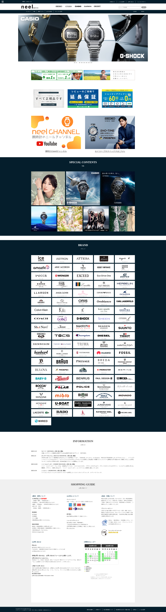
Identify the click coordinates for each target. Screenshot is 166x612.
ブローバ (41, 372)
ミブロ (62, 398)
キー (62, 312)
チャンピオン (83, 338)
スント (124, 329)
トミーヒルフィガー (62, 347)
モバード (125, 398)
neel (29, 6)
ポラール (62, 389)
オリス (83, 304)
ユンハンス (104, 406)
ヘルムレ (62, 381)
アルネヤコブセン (62, 270)
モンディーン (41, 406)
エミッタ (83, 287)
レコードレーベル (125, 415)
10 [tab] (90, 62)
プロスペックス (62, 372)
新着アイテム (41, 11)
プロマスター (104, 372)
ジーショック (83, 321)
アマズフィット (41, 270)
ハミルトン (125, 347)
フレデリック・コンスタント (125, 364)
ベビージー (41, 381)
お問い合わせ (131, 1)
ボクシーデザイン (125, 381)
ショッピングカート (141, 1)
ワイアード (41, 424)
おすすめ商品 (49, 11)
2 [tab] (76, 62)
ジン (62, 329)
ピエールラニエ (62, 355)
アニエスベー (125, 261)
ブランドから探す (58, 11)
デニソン (41, 347)
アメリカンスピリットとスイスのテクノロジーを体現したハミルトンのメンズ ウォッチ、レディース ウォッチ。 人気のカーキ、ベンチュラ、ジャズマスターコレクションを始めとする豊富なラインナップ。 (72, 472)
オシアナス (125, 295)
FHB (62, 287)
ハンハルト (41, 355)
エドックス (41, 287)
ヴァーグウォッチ (125, 270)
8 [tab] (86, 62)
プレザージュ (83, 364)
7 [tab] (85, 62)
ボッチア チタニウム (41, 389)
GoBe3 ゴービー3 (62, 321)
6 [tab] (83, 62)
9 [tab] (88, 62)
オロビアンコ (104, 304)
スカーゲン (104, 329)
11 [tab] (92, 62)
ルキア (83, 415)
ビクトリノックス (83, 355)
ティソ (124, 338)
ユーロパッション (83, 406)
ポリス (83, 389)
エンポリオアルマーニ (104, 295)
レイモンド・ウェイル (104, 415)
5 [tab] (81, 62)
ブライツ (41, 364)
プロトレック (83, 372)
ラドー (62, 415)
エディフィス (125, 278)
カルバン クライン (41, 312)
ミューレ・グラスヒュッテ (104, 398)
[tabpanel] (83, 38)
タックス (62, 338)
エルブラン (125, 287)
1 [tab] (74, 62)
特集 (34, 11)
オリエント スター (62, 304)
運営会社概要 (90, 609)
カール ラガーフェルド (125, 304)
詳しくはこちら (71, 528)
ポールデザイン (104, 381)
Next (134, 50)
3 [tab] (78, 62)
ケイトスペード (104, 312)
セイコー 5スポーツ (41, 338)
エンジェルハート (83, 295)
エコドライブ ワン (104, 278)
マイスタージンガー (104, 389)
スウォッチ (83, 329)
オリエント (41, 304)
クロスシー (83, 312)
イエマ (83, 270)
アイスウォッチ (41, 261)
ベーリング (125, 372)
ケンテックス (125, 312)
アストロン (62, 261)
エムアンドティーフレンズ (104, 287)
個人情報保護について (108, 609)
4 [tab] (79, 62)
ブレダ (104, 364)
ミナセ (41, 398)
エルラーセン (41, 295)
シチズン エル (125, 321)
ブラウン (62, 364)
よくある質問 (121, 1)
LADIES (135, 11)
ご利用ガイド (112, 1)
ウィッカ (41, 278)
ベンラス (83, 381)
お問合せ (135, 609)
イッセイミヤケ (104, 270)
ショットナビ (41, 329)
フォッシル (125, 355)
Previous (32, 50)
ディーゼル (104, 338)
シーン (104, 321)
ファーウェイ (104, 355)
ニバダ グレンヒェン (104, 347)
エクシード (83, 278)
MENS (142, 11)
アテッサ (83, 261)
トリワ (83, 347)
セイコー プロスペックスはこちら (110, 151)
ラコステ (41, 415)
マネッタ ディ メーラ (124, 389)
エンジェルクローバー (62, 295)
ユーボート (62, 406)
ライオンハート (125, 406)
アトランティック (104, 261)
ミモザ (83, 398)
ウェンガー (62, 278)
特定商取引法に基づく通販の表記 (123, 609)
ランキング (28, 11)
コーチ (41, 321)
